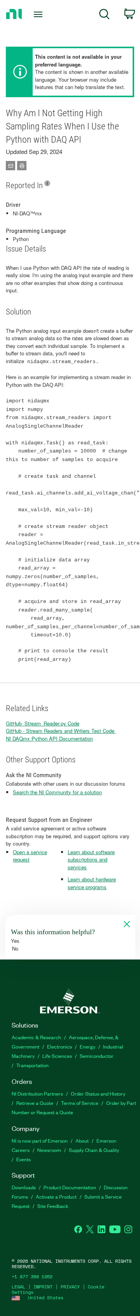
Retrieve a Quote (34, 1102)
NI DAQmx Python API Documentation (49, 738)
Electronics (59, 1046)
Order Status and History (98, 1093)
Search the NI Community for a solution (57, 792)
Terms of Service (79, 1102)
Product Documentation (70, 1187)
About (82, 1140)
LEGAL (18, 1286)
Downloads (24, 1187)
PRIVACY (70, 1286)
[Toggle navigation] (39, 14)
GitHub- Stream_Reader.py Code (42, 723)
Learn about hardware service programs (92, 883)
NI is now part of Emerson (40, 1140)
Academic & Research (36, 1037)
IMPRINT (42, 1286)
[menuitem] (104, 15)
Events (23, 1159)
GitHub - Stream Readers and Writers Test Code (61, 730)
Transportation (32, 1065)
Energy (87, 1046)
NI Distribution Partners (37, 1093)
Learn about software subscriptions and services (91, 859)
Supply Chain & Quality (94, 1149)
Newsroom (49, 1149)
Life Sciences (57, 1055)
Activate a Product (56, 1196)
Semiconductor (97, 1055)
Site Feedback (52, 1205)
